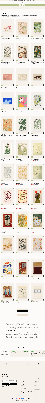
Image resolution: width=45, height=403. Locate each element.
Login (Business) (23, 388)
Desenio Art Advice (37, 374)
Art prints (10, 9)
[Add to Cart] (13, 36)
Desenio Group (24, 400)
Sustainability (23, 378)
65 (25, 315)
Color (19, 7)
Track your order (36, 377)
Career (22, 377)
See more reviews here (22, 358)
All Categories (13, 7)
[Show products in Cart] (44, 3)
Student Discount (23, 383)
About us (22, 374)
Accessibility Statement (24, 380)
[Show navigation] (1, 3)
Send (9, 383)
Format (24, 7)
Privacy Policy (8, 385)
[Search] (3, 3)
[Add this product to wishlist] (13, 20)
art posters (14, 326)
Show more (22, 311)
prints (13, 323)
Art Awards (22, 387)
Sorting (32, 7)
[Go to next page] (27, 315)
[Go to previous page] (17, 315)
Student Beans (23, 381)
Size (28, 7)
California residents (37, 384)
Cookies (35, 380)
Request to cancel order (37, 389)
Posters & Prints (6, 9)
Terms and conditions (37, 378)
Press (21, 375)
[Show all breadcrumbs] (2, 9)
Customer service (36, 375)
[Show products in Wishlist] (42, 3)
